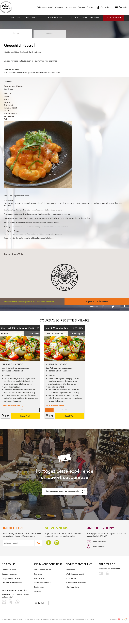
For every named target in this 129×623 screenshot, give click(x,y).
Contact (81, 7)
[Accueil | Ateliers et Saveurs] (7, 7)
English (90, 7)
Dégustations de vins (53, 18)
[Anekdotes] (125, 619)
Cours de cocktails (32, 18)
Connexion (105, 7)
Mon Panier (71, 578)
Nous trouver (98, 547)
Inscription (70, 569)
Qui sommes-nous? (42, 569)
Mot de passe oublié (75, 574)
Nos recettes (39, 578)
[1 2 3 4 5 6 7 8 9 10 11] (49, 416)
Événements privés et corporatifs (62, 491)
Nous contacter (99, 541)
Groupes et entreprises (91, 18)
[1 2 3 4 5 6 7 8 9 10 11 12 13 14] (5, 416)
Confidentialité (72, 587)
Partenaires (39, 587)
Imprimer (49, 34)
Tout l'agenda (72, 18)
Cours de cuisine (14, 18)
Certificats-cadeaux (113, 18)
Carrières (59, 7)
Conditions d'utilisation (76, 582)
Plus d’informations (11, 405)
